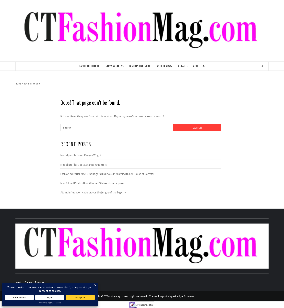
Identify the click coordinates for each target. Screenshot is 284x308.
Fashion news (163, 66)
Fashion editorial (90, 66)
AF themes (188, 296)
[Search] (262, 66)
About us (199, 66)
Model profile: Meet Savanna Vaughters (83, 164)
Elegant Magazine (168, 296)
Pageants (182, 66)
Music (18, 282)
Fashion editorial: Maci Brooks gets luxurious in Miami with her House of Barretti (107, 174)
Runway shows (115, 66)
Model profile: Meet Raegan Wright (80, 155)
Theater (39, 282)
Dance (28, 282)
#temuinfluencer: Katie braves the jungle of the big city (93, 192)
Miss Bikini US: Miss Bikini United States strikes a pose (92, 183)
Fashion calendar (140, 66)
